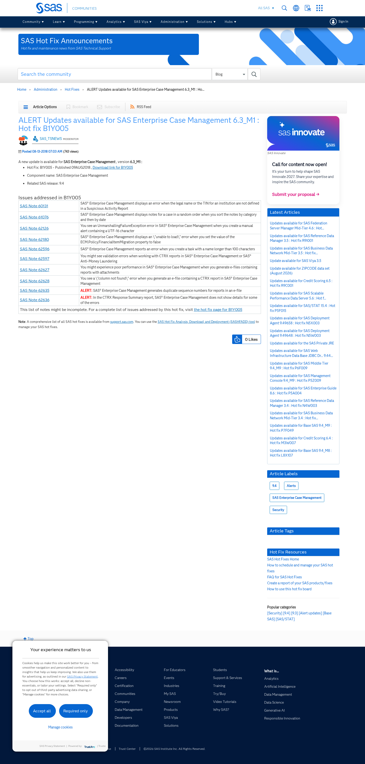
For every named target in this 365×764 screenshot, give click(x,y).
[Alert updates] (310, 613)
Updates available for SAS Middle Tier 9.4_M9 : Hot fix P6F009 (299, 366)
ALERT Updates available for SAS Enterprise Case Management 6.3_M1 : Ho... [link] (145, 89)
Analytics (114, 22)
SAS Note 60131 (34, 206)
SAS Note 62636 (34, 299)
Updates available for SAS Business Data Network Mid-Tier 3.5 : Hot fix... (301, 250)
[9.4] (286, 613)
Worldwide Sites (296, 8)
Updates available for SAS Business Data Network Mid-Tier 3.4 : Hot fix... (301, 415)
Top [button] (31, 639)
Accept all (42, 711)
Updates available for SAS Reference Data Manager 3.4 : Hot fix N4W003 (302, 403)
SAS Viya (141, 22)
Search (284, 8)
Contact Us (308, 8)
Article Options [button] (45, 107)
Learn (57, 22)
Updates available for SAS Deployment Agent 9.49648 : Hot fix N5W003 (299, 333)
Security (278, 510)
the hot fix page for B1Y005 (218, 309)
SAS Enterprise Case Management (297, 498)
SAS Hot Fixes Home (283, 559)
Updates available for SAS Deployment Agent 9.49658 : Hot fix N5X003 (299, 320)
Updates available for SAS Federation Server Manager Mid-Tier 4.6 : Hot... (298, 225)
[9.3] (294, 613)
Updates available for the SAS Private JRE (302, 343)
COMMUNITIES (84, 8)
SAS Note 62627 (34, 269)
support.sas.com (121, 322)
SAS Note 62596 (34, 249)
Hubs (229, 22)
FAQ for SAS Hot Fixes (284, 577)
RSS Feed (144, 107)
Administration (172, 22)
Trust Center (127, 749)
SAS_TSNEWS (51, 138)
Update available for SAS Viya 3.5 (295, 260)
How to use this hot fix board (289, 589)
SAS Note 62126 (34, 228)
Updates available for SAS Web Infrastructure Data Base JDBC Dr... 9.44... (301, 353)
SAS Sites (319, 8)
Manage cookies (60, 727)
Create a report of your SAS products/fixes (299, 583)
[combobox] (139, 74)
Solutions (204, 22)
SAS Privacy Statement (82, 676)
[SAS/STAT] (285, 619)
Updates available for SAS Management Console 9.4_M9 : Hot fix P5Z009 (300, 378)
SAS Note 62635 (34, 290)
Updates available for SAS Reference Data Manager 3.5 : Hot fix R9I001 (302, 238)
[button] (237, 339)
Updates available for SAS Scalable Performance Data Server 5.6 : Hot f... (298, 295)
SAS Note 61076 (34, 217)
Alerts (291, 486)
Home (21, 89)
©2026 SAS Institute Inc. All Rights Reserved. (174, 749)
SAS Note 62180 (34, 239)
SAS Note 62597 (34, 258)
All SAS (264, 8)
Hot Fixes (72, 89)
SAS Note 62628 (34, 281)
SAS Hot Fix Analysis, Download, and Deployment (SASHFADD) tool (206, 322)
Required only (75, 711)
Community (31, 22)
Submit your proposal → (295, 194)
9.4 (274, 486)
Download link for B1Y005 (113, 167)
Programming (84, 22)
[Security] (274, 613)
